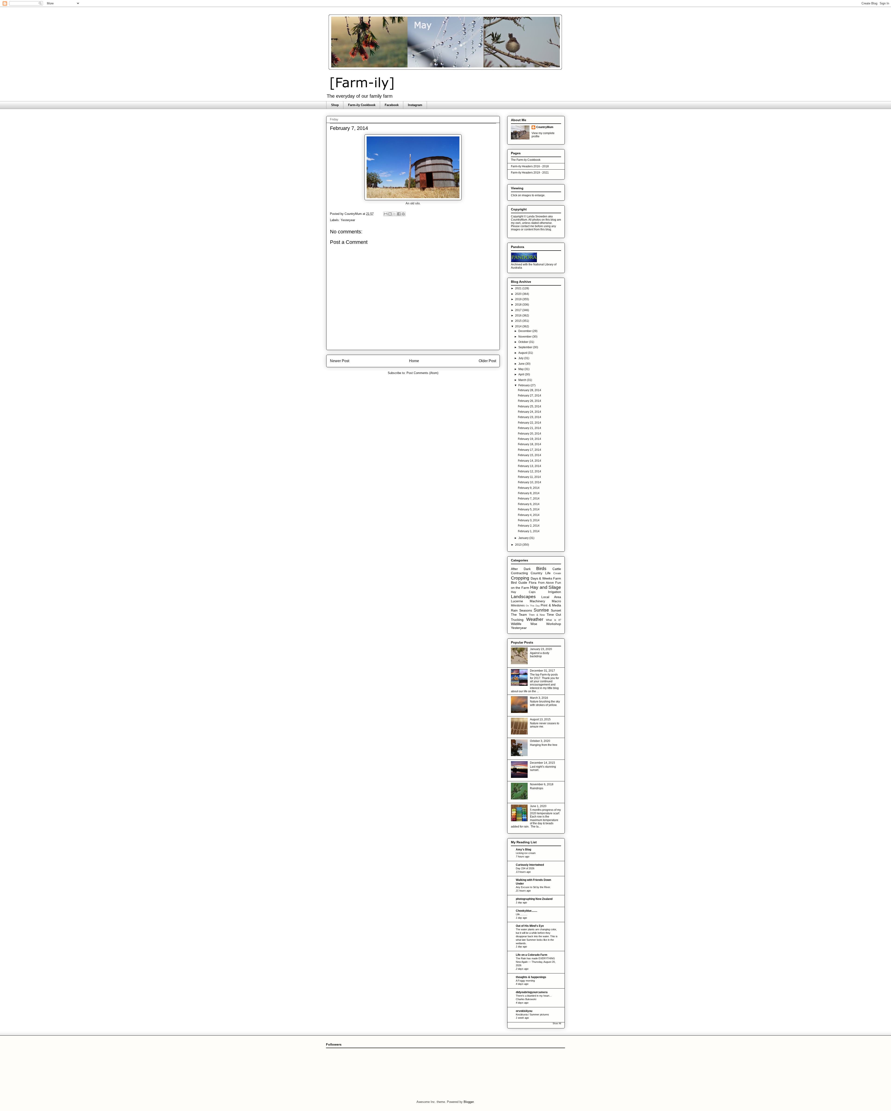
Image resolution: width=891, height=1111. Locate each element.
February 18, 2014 (529, 444)
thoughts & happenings (531, 977)
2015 (518, 320)
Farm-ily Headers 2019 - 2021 (530, 172)
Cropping (520, 578)
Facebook (392, 105)
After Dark (521, 569)
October (523, 342)
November (525, 336)
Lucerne (517, 601)
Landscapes (523, 596)
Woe (533, 624)
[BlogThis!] (390, 214)
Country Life (540, 573)
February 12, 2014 (529, 471)
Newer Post (339, 361)
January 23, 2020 (541, 649)
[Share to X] (394, 214)
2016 (518, 315)
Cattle (556, 569)
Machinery (537, 601)
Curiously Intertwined (530, 864)
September (525, 347)
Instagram (415, 105)
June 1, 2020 (538, 806)
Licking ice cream (526, 853)
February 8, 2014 (528, 493)
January (523, 538)
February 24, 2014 (529, 411)
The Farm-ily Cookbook (525, 159)
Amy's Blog (523, 849)
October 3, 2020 (540, 741)
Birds (541, 568)
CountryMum (544, 127)
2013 (518, 544)
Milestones (518, 605)
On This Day (533, 605)
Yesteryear (348, 220)
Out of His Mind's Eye (530, 925)
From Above (546, 582)
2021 (518, 288)
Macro (556, 601)
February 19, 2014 (529, 439)
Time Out (554, 614)
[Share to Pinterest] (403, 214)
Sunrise (541, 610)
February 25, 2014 (529, 406)
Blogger (469, 1102)
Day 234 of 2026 (525, 868)
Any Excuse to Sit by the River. (533, 887)
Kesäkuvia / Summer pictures (532, 1014)
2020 (518, 294)
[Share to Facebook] (399, 214)
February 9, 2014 (528, 487)
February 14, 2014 (529, 460)
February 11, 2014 (529, 477)
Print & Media (551, 605)
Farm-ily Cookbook (361, 105)
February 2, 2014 (528, 525)
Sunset (556, 610)
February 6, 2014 (528, 504)
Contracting (519, 573)
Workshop (553, 624)
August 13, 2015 (540, 719)
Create (557, 573)
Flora (532, 582)
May (521, 369)
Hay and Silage (545, 587)
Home (414, 361)
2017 (518, 310)
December (525, 331)
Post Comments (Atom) (422, 373)
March (522, 380)
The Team (519, 614)
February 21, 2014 (529, 428)
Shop (335, 105)
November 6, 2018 (541, 784)
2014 (518, 326)
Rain (514, 610)
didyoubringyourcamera (532, 992)
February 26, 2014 (529, 401)
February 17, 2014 (529, 449)
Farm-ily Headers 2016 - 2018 (530, 166)
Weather (534, 619)
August (523, 352)
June (521, 363)
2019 (518, 299)
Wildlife (516, 624)
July (521, 358)
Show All (557, 1023)
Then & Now (537, 614)
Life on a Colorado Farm (531, 954)
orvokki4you (524, 1011)
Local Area (551, 597)
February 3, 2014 (528, 520)
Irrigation (554, 592)
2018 (518, 304)
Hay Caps (523, 592)
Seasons (525, 610)
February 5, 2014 (528, 509)
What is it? (553, 619)
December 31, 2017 (542, 670)
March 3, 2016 (539, 697)
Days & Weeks (541, 578)
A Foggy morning (525, 980)
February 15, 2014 (529, 455)
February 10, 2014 (529, 482)
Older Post (487, 361)
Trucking (517, 620)
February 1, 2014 (528, 531)
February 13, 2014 (529, 466)
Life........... (521, 914)
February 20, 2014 (529, 433)
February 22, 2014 (529, 422)
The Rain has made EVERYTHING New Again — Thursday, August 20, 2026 (535, 962)
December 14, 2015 (542, 762)
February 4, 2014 (528, 515)
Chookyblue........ (526, 910)
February (524, 385)
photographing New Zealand (534, 899)
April (521, 374)
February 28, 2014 (529, 390)
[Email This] (385, 214)
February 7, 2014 (528, 498)
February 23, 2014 (529, 417)
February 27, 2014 (529, 395)
